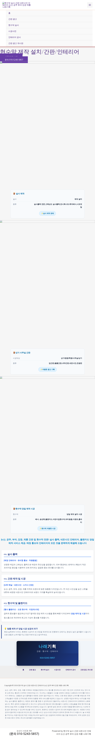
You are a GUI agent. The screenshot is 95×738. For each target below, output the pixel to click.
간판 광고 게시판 (15, 43)
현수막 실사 (13, 25)
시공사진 (12, 31)
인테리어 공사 (14, 37)
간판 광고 (12, 19)
